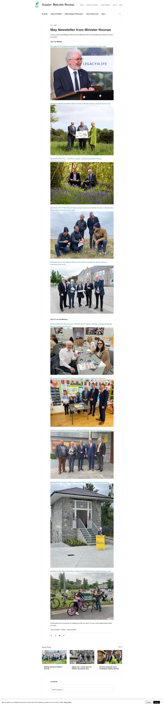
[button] (120, 14)
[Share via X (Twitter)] (55, 635)
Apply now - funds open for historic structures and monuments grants (82, 668)
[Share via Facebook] (51, 635)
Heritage (63, 629)
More (103, 14)
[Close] (162, 702)
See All (120, 647)
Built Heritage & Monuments (74, 14)
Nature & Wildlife (56, 14)
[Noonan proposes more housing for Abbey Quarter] (109, 657)
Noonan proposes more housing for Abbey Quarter (109, 668)
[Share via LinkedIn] (59, 635)
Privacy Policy (67, 702)
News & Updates (55, 629)
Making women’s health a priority (53, 668)
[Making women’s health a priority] (54, 657)
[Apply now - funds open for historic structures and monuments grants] (82, 657)
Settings (148, 702)
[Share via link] (64, 635)
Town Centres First (92, 14)
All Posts (44, 14)
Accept (156, 702)
